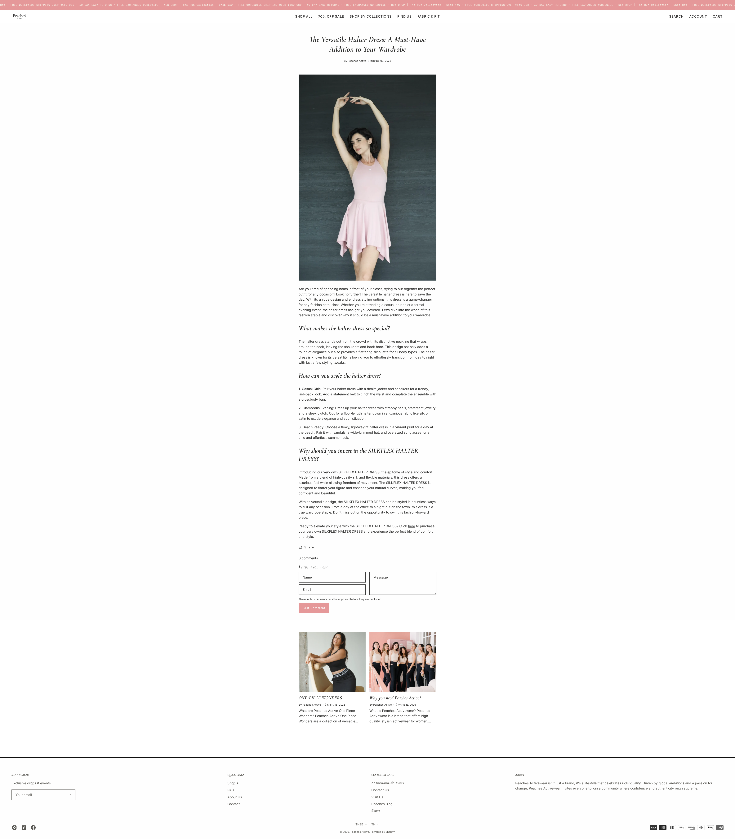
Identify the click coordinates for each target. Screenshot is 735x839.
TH (373, 824)
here (411, 526)
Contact (233, 804)
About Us (234, 797)
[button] (404, 16)
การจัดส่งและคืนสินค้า (387, 783)
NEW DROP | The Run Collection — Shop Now (177, 5)
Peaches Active (359, 831)
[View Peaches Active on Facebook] (32, 827)
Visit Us (377, 797)
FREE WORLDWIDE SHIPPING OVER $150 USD (249, 5)
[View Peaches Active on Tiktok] (23, 827)
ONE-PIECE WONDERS (320, 698)
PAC (230, 790)
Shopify (390, 831)
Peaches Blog (382, 804)
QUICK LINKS (235, 775)
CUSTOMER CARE (382, 775)
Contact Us (380, 790)
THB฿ (359, 824)
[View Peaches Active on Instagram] (13, 827)
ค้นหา (375, 811)
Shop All (233, 783)
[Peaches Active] (19, 16)
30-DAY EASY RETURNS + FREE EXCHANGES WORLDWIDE (98, 5)
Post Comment (313, 607)
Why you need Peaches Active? (395, 698)
